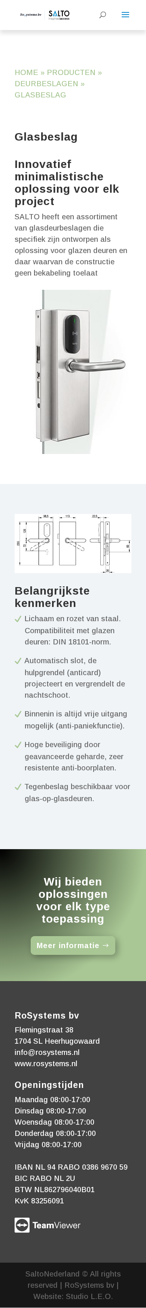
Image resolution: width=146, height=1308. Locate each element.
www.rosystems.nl (46, 1063)
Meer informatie (68, 945)
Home (26, 72)
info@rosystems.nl (47, 1052)
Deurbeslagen (46, 83)
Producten (71, 72)
